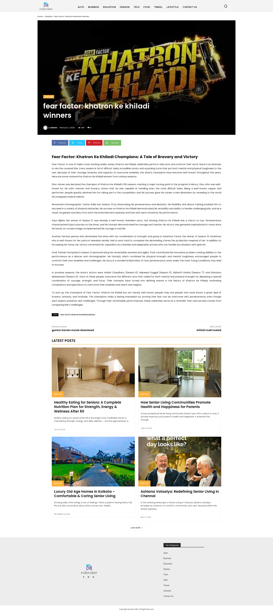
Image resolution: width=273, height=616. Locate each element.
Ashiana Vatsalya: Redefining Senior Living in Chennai (180, 493)
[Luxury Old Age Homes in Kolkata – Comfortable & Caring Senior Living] (93, 461)
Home (40, 16)
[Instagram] (88, 577)
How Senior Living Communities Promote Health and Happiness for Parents (176, 404)
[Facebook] (83, 577)
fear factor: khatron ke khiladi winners (77, 314)
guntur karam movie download (73, 330)
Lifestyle (48, 16)
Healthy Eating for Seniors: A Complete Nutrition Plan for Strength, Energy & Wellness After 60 (87, 407)
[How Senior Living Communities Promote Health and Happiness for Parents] (179, 372)
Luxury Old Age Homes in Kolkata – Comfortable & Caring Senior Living (84, 493)
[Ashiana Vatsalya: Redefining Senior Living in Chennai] (179, 461)
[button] (226, 6)
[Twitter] (93, 577)
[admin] (45, 128)
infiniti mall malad (209, 330)
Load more (136, 528)
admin (53, 127)
